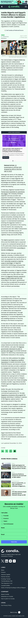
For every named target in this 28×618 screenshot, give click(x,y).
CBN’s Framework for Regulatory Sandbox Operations (13, 360)
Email (2, 534)
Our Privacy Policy (6, 605)
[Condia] (14, 7)
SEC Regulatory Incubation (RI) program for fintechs (13, 395)
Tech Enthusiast (8, 524)
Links (3, 567)
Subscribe (14, 542)
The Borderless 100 (6, 581)
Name (3, 527)
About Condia (5, 594)
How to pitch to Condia (7, 598)
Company (4, 591)
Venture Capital (5, 574)
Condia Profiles (5, 585)
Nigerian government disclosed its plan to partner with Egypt (12, 349)
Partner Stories (5, 576)
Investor (6, 518)
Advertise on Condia (7, 596)
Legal (3, 602)
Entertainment (15, 481)
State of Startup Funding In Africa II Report (13, 587)
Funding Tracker (6, 579)
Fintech (3, 572)
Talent (5, 521)
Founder (6, 515)
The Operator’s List (6, 583)
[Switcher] (2, 6)
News (2, 35)
